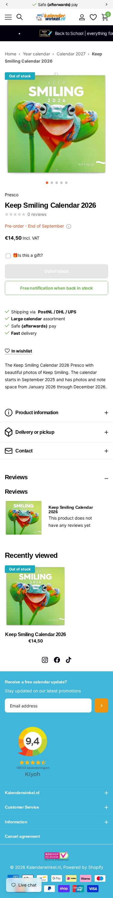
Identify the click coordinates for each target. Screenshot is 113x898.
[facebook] (57, 660)
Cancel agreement (22, 836)
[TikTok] (68, 660)
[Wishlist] (92, 17)
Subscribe (101, 705)
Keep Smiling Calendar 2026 (35, 634)
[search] (20, 17)
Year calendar (36, 53)
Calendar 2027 (71, 53)
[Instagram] (45, 660)
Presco (11, 194)
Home (10, 53)
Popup (68, 225)
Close (56, 793)
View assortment (8, 17)
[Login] (82, 17)
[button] (6, 4)
